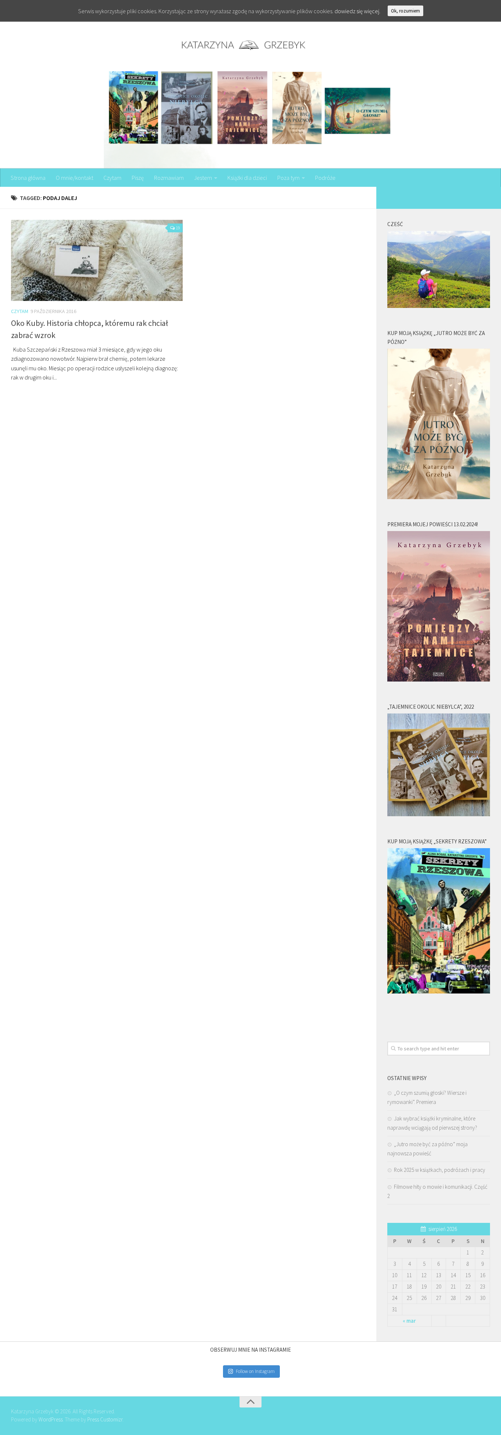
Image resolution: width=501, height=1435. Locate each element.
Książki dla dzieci (247, 177)
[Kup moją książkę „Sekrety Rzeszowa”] (438, 991)
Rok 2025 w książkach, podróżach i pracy (439, 1169)
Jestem (203, 177)
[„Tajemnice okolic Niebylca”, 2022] (438, 814)
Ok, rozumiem (405, 11)
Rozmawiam (169, 177)
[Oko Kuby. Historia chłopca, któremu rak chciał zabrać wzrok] (97, 260)
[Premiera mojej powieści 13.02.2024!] (438, 679)
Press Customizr (104, 1419)
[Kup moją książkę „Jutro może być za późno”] (438, 497)
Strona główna (28, 177)
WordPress (51, 1419)
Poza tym (288, 177)
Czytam (112, 177)
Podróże (325, 177)
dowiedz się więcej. (357, 11)
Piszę (138, 177)
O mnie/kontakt (74, 177)
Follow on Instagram (255, 1371)
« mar (409, 1320)
